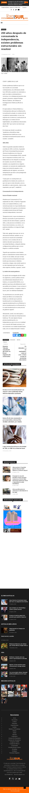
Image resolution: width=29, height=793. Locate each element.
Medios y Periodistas (14, 729)
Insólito (14, 727)
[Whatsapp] (25, 335)
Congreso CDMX (14, 742)
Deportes (14, 723)
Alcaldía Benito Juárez (14, 747)
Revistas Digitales (14, 753)
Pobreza (5, 342)
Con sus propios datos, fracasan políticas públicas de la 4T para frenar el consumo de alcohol (18, 674)
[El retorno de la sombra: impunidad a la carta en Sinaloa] (24, 690)
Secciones (14, 719)
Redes (14, 731)
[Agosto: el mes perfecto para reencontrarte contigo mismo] (4, 667)
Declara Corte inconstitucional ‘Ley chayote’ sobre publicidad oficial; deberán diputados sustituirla (13, 391)
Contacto (24, 7)
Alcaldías (14, 749)
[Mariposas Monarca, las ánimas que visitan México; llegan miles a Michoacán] (4, 646)
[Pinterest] (22, 335)
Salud (14, 732)
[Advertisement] (14, 546)
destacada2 (12, 339)
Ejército (18, 339)
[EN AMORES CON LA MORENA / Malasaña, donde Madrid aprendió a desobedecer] (4, 703)
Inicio (14, 718)
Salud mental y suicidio (7, 636)
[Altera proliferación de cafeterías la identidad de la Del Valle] (7, 491)
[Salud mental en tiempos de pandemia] (4, 631)
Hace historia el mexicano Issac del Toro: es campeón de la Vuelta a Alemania (18, 602)
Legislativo (14, 736)
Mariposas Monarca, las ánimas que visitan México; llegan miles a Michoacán (18, 645)
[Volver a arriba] (25, 788)
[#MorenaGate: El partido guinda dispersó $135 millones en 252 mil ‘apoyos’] (7, 470)
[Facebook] (14, 335)
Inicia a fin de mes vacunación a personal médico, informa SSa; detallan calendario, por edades (12, 419)
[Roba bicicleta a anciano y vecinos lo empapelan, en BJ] (17, 696)
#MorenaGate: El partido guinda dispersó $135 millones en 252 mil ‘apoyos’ (20, 469)
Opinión (14, 734)
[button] (25, 2)
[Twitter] (16, 335)
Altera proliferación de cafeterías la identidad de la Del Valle (20, 491)
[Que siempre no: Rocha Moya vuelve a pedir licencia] (4, 610)
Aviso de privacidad (15, 790)
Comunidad (14, 745)
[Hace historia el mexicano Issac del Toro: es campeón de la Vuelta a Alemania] (4, 602)
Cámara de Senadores (14, 740)
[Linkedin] (19, 335)
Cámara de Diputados (15, 738)
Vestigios (14, 751)
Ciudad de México (14, 743)
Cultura (15, 721)
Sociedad (4, 29)
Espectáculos (14, 725)
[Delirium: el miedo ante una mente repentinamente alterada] (4, 659)
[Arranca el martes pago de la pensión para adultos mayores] (4, 618)
